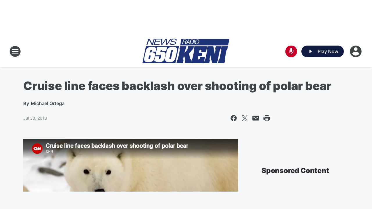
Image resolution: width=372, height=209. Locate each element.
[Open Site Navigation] (15, 51)
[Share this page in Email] (256, 118)
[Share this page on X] (245, 118)
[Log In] (356, 51)
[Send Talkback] (291, 51)
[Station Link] (186, 51)
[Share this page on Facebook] (234, 118)
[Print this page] (267, 118)
